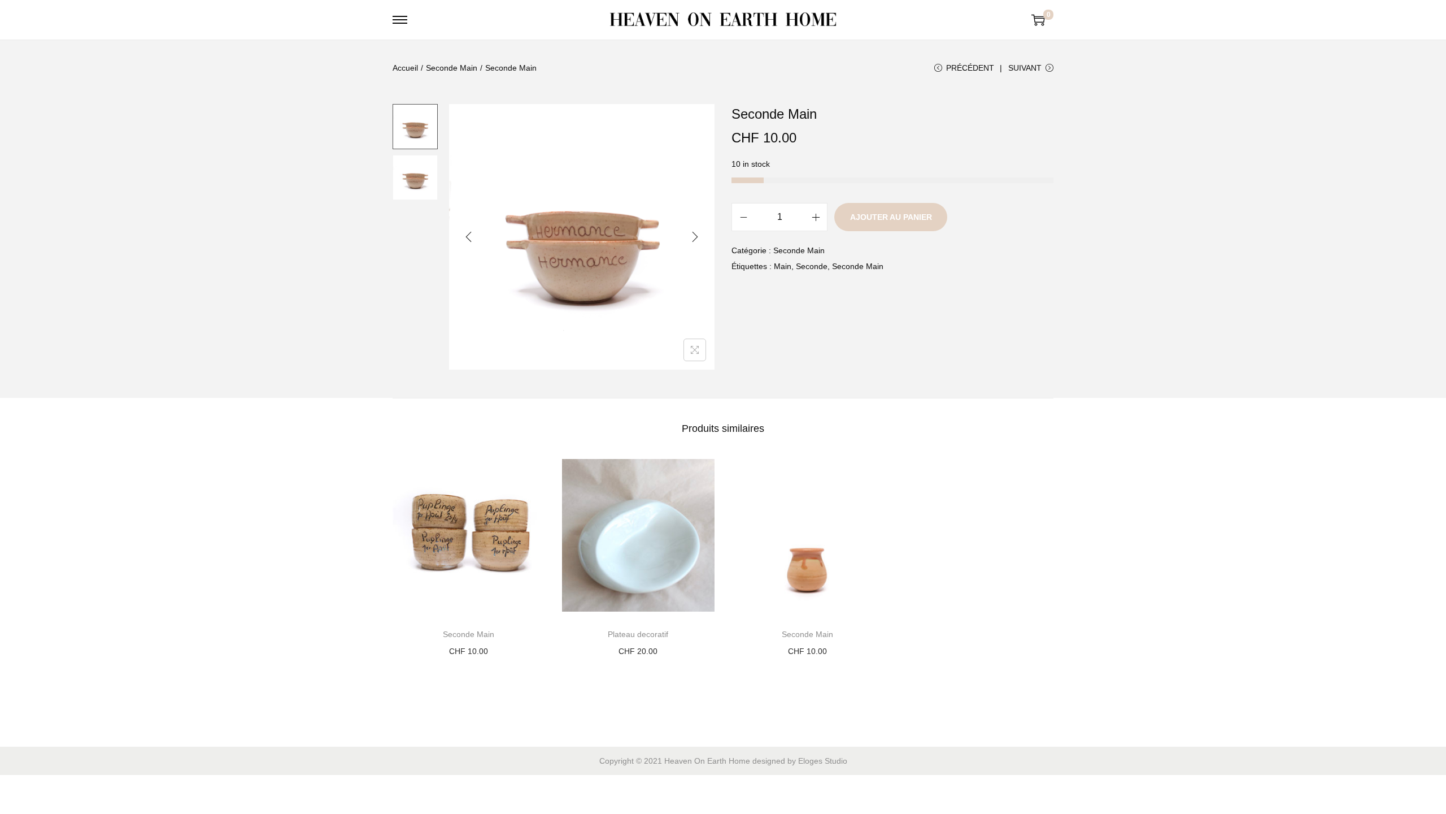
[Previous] (469, 237)
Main (782, 266)
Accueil (405, 67)
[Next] (695, 237)
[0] (1038, 20)
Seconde (811, 266)
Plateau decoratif (638, 634)
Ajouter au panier (891, 217)
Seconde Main (451, 67)
